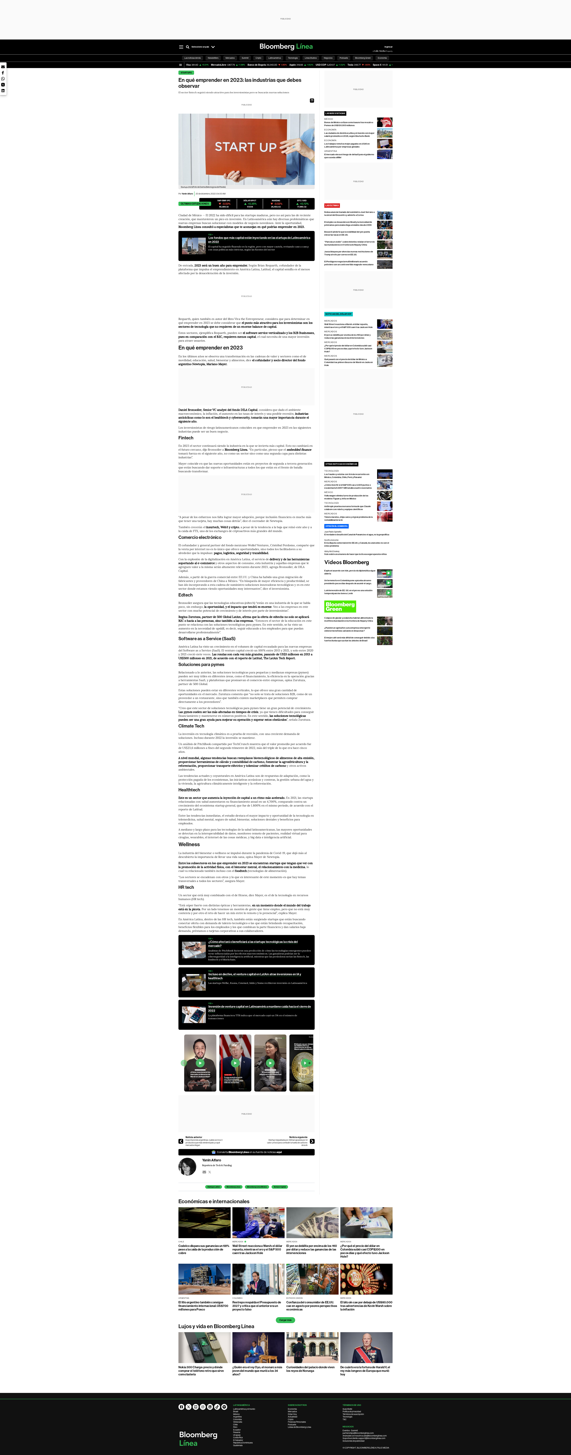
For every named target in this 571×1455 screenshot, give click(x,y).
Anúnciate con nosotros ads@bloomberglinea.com (365, 1436)
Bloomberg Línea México (257, 1187)
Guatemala (238, 1445)
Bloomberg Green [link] (363, 58)
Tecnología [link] (293, 58)
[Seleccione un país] (213, 47)
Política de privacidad (352, 1411)
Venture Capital (280, 1187)
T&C (344, 1419)
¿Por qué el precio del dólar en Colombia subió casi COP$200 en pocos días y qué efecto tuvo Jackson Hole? (348, 348)
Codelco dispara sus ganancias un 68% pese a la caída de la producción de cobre (203, 1249)
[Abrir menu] (181, 47)
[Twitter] (210, 1172)
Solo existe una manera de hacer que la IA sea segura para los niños (355, 554)
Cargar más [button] (285, 1320)
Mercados (292, 1411)
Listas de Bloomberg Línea (299, 1427)
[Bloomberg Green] (358, 606)
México (236, 1414)
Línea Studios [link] (311, 58)
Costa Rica (238, 1437)
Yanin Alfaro (187, 193)
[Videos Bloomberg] (358, 562)
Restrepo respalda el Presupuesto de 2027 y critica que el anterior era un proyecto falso (256, 1306)
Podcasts (292, 1424)
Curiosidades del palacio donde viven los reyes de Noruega (310, 1369)
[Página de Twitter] (189, 1407)
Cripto (291, 1419)
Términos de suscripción (353, 1414)
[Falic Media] (375, 51)
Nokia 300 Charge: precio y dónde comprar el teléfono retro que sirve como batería (201, 1370)
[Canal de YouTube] (196, 1407)
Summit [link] (245, 58)
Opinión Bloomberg (336, 526)
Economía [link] (382, 58)
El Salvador (238, 1440)
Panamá (236, 1432)
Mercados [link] (230, 58)
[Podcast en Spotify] (224, 1407)
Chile (235, 1424)
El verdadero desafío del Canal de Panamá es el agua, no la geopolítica (356, 534)
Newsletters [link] (213, 58)
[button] (312, 100)
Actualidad (292, 1416)
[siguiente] (312, 1141)
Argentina (237, 1416)
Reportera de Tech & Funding (217, 1165)
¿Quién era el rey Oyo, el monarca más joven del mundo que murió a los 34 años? (257, 1370)
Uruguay (237, 1435)
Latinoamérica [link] (274, 58)
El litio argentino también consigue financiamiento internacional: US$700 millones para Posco (203, 1306)
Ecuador (237, 1430)
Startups (186, 72)
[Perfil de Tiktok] (217, 1407)
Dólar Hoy (292, 1414)
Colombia (237, 1419)
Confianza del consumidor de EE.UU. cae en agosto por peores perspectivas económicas (311, 1306)
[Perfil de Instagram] (203, 1407)
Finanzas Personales (297, 1422)
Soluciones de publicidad (353, 1441)
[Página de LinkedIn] (210, 1407)
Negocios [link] (328, 58)
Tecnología (347, 1416)
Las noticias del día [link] (192, 58)
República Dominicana (243, 1442)
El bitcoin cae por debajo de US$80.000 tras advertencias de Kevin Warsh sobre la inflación (366, 1306)
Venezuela (237, 1422)
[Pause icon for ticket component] (180, 65)
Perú (235, 1427)
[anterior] (180, 1141)
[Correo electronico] (204, 1172)
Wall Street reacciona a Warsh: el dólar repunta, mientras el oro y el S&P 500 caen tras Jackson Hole (257, 1249)
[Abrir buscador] (187, 47)
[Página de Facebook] (181, 1407)
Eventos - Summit (350, 1430)
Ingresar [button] (389, 47)
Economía (292, 1409)
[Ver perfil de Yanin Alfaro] (190, 1167)
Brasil (235, 1411)
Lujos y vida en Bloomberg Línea (216, 1326)
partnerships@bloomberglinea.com (358, 1433)
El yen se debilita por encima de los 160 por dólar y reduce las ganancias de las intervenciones (311, 1249)
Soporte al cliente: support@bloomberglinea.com (364, 1438)
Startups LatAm (213, 1187)
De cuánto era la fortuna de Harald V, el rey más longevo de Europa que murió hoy (365, 1370)
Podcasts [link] (344, 58)
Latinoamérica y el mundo (244, 1409)
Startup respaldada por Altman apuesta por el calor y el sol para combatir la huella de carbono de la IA (287, 1142)
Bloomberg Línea (233, 1187)
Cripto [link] (258, 58)
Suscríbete (347, 1409)
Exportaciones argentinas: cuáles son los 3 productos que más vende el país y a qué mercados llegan (204, 1142)
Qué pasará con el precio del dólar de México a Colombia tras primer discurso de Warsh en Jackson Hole (348, 362)
